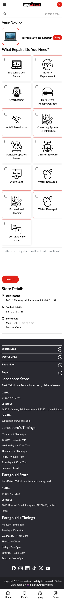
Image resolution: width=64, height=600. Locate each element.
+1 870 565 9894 (11, 494)
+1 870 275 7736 (11, 398)
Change (57, 38)
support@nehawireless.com (16, 421)
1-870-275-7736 (14, 312)
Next (9, 279)
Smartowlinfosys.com (41, 585)
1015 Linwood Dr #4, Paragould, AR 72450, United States (28, 508)
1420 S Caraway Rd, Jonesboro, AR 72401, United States (32, 409)
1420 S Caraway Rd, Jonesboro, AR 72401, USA (31, 300)
